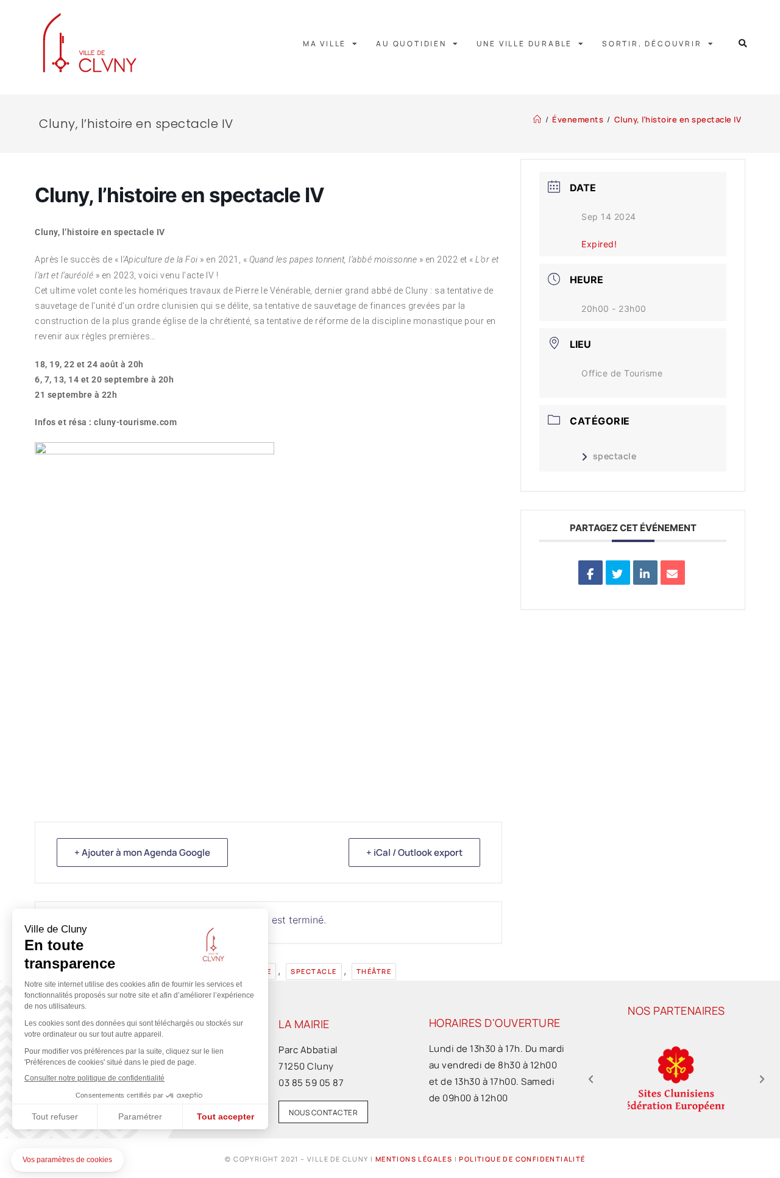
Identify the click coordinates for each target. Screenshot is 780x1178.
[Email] (673, 572)
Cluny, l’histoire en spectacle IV (678, 119)
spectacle (314, 971)
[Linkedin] (645, 572)
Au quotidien (411, 43)
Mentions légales (413, 1158)
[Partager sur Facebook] (590, 572)
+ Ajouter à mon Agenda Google (142, 852)
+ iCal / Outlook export (414, 852)
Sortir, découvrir (652, 43)
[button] (743, 43)
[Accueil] (537, 119)
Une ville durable (525, 43)
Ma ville (324, 43)
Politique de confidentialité (522, 1158)
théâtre (374, 971)
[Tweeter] (618, 572)
